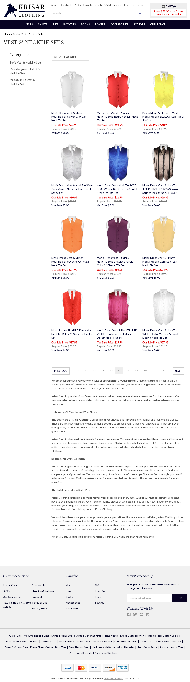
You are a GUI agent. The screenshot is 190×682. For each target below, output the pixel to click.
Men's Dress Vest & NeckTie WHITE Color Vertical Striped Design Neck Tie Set (160, 334)
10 (93, 370)
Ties (55, 24)
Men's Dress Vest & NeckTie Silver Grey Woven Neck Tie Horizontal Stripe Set (72, 189)
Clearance (158, 24)
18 (162, 370)
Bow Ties (60, 647)
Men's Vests (111, 635)
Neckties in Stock (147, 647)
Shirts (42, 24)
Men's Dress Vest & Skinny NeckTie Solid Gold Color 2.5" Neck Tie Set (160, 261)
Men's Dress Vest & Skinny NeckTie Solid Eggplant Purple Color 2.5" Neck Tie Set (115, 261)
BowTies (69, 24)
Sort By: (58, 56)
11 (102, 370)
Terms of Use (39, 602)
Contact (66, 5)
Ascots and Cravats (80, 653)
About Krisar (10, 585)
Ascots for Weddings (107, 653)
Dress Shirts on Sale (16, 647)
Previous (60, 370)
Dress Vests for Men (132, 635)
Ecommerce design (113, 678)
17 (153, 370)
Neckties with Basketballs (107, 647)
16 (145, 370)
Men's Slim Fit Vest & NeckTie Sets (22, 82)
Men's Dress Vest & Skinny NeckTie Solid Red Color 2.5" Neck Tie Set (117, 116)
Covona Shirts (93, 635)
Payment (37, 596)
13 (119, 370)
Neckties (129, 647)
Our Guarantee (12, 596)
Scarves (139, 24)
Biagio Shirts (51, 635)
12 (111, 370)
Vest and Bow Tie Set (71, 641)
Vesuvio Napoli (32, 635)
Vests (29, 24)
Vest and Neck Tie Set (99, 641)
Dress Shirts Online (41, 647)
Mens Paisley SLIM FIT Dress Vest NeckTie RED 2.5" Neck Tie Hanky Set (72, 334)
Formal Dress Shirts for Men (22, 641)
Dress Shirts (147, 641)
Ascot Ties (176, 647)
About (54, 5)
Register (129, 5)
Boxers (100, 24)
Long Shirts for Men (125, 641)
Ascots (164, 647)
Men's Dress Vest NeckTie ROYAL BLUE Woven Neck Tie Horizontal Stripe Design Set (117, 189)
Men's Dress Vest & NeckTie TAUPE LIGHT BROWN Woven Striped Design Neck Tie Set (161, 189)
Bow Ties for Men (79, 647)
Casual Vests (48, 641)
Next (178, 370)
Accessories (119, 24)
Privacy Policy (40, 608)
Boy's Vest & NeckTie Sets (25, 62)
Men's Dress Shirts (71, 635)
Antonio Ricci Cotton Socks (162, 635)
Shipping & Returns (43, 591)
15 (136, 370)
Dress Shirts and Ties (168, 641)
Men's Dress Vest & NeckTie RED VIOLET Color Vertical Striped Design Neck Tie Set (117, 334)
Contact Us (38, 585)
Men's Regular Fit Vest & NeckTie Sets (24, 71)
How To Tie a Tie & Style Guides (102, 5)
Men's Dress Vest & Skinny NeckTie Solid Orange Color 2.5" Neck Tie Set (70, 261)
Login (140, 5)
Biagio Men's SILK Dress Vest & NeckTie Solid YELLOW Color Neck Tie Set (163, 116)
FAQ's (77, 5)
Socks (85, 24)
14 (127, 370)
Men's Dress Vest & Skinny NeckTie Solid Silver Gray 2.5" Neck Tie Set (69, 116)
